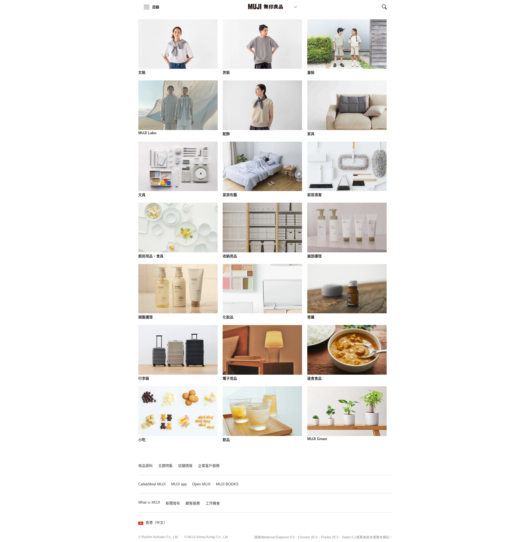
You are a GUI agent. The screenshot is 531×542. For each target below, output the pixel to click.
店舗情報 (185, 466)
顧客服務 (193, 503)
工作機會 (212, 503)
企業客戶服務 (209, 466)
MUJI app (179, 484)
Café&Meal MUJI (152, 484)
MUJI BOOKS (227, 484)
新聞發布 (173, 503)
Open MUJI (201, 484)
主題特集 (165, 466)
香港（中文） (156, 522)
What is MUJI (149, 502)
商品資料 (145, 466)
